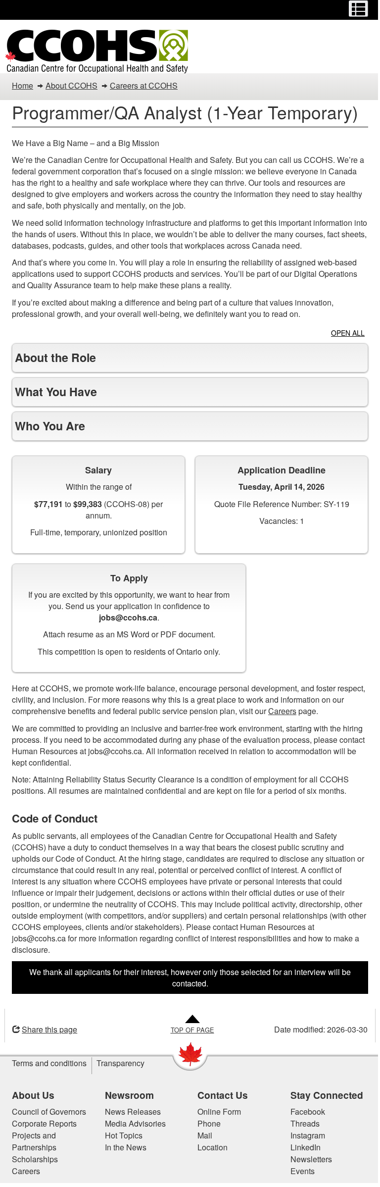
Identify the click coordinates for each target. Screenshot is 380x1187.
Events (298, 1171)
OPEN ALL (348, 333)
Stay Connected (322, 1095)
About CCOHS (71, 85)
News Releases (129, 1111)
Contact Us (219, 1095)
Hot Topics (120, 1135)
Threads (301, 1123)
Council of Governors (45, 1111)
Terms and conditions (45, 1063)
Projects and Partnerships (30, 1141)
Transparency (117, 1063)
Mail (201, 1135)
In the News (121, 1147)
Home (22, 85)
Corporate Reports (40, 1123)
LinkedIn (301, 1147)
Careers (279, 711)
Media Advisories (131, 1123)
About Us (29, 1095)
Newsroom (125, 1095)
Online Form (216, 1111)
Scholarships (31, 1159)
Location (209, 1147)
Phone (205, 1123)
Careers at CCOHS (144, 85)
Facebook (303, 1111)
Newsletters (307, 1159)
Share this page (46, 1029)
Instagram (303, 1135)
